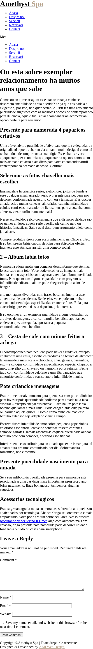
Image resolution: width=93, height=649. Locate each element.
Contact (14, 29)
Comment (8, 560)
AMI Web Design (52, 647)
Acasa (13, 13)
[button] (46, 37)
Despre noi (17, 17)
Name (5, 597)
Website (5, 614)
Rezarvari (16, 25)
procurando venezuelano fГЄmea (23, 521)
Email (5, 606)
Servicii (14, 21)
